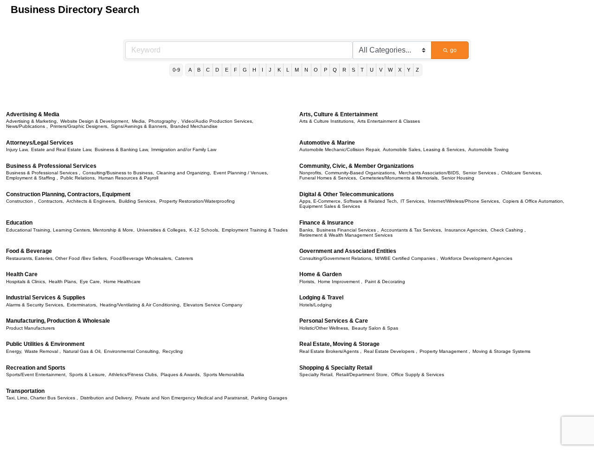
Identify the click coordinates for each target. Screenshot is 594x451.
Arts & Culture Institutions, (327, 121)
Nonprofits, (311, 172)
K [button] (279, 70)
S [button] (353, 70)
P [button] (325, 70)
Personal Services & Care (333, 321)
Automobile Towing (488, 149)
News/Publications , (27, 126)
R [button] (344, 70)
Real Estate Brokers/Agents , (330, 351)
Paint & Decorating (385, 281)
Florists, (307, 281)
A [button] (190, 70)
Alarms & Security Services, (35, 304)
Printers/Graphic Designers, (79, 126)
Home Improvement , (340, 281)
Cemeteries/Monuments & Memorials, (399, 177)
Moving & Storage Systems (501, 351)
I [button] (262, 70)
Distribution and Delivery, (106, 397)
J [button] (270, 70)
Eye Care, (90, 281)
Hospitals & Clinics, (26, 281)
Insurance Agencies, (466, 229)
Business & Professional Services (51, 166)
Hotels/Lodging (315, 304)
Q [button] (335, 70)
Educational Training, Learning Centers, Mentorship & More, (70, 229)
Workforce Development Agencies (476, 258)
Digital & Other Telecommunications (346, 194)
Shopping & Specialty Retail (335, 368)
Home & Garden (320, 274)
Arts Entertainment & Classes (388, 121)
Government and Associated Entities (347, 251)
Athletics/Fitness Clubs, (133, 374)
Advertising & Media (32, 114)
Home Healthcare (122, 281)
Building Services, (138, 201)
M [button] (297, 70)
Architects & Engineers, (91, 201)
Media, (139, 121)
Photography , (163, 121)
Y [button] (408, 70)
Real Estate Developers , (390, 351)
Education (19, 222)
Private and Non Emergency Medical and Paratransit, (192, 397)
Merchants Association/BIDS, (429, 172)
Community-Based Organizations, (360, 172)
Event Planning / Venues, (240, 172)
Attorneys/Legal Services (39, 142)
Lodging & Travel (321, 297)
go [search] (453, 50)
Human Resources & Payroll (128, 177)
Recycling (172, 351)
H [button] (254, 70)
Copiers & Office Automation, (533, 201)
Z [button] (417, 70)
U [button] (372, 70)
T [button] (362, 70)
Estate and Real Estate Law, (61, 149)
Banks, (306, 229)
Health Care (22, 274)
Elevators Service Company (212, 304)
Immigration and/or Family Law (183, 149)
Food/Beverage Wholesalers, (141, 258)
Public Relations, (78, 177)
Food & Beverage (29, 251)
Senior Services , (481, 172)
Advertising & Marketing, (32, 121)
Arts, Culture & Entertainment (338, 114)
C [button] (208, 70)
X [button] (399, 70)
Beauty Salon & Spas (375, 328)
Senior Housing (457, 177)
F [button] (235, 70)
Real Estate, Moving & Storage (339, 344)
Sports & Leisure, (87, 374)
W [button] (390, 70)
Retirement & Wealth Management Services (346, 235)
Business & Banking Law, (122, 149)
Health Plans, (63, 281)
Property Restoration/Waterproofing (197, 201)
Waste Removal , (43, 351)
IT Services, (413, 201)
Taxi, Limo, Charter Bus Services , (42, 397)
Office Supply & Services (417, 374)
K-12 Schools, (204, 229)
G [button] (245, 70)
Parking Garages (269, 397)
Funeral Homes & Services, (328, 177)
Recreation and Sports (35, 368)
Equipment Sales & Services (329, 206)
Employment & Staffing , (32, 177)
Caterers (184, 258)
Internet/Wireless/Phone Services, (464, 201)
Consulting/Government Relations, (336, 258)
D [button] (217, 70)
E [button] (226, 70)
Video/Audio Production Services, (217, 121)
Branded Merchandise (194, 126)
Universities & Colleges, (162, 229)
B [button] (198, 70)
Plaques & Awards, (181, 374)
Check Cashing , (508, 229)
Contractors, (51, 201)
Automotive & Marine (327, 142)
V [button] (380, 70)
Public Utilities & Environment (45, 344)
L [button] (287, 70)
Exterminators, (82, 304)
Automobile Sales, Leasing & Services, (424, 149)
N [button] (306, 70)
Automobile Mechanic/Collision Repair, (340, 149)
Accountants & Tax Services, (411, 229)
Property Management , (445, 351)
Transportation (25, 391)
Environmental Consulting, (132, 351)
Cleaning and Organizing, (183, 172)
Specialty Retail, (316, 374)
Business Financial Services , (347, 229)
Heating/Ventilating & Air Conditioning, (140, 304)
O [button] (316, 70)
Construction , (21, 201)
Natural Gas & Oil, (82, 351)
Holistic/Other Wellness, (324, 328)
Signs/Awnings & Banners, (139, 126)
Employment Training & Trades (255, 229)
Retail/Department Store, (362, 374)
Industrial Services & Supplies (45, 297)
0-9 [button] (176, 70)
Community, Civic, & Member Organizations (356, 166)
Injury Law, (17, 149)
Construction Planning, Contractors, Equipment (68, 194)
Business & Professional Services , (43, 172)
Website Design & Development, (94, 121)
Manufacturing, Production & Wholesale (58, 321)
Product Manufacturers (30, 328)
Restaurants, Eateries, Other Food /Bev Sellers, (57, 258)
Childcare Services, (521, 172)
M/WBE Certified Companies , (406, 258)
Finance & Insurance (326, 222)
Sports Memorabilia (223, 374)
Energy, (14, 351)
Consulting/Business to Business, (118, 172)
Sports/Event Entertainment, (36, 374)
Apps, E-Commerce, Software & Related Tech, (348, 201)
